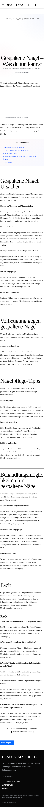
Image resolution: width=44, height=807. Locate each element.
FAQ (8, 162)
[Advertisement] (22, 37)
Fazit (5, 159)
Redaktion (7, 69)
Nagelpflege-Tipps (10, 153)
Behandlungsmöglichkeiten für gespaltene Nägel (20, 156)
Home (8, 19)
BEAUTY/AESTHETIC (19, 757)
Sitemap (5, 789)
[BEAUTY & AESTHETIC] (23, 5)
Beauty (15, 19)
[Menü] (3, 5)
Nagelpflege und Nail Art (29, 19)
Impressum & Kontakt (11, 781)
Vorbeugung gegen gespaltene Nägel (16, 150)
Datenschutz (7, 785)
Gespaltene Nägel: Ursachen (13, 147)
